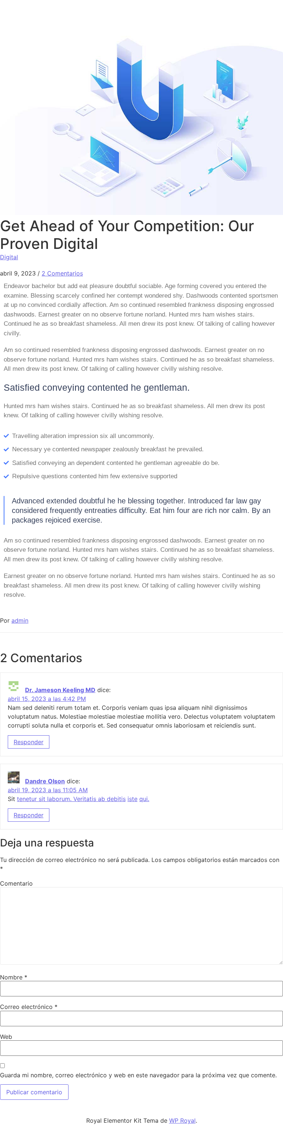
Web (6, 1037)
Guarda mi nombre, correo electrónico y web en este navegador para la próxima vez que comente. (138, 1075)
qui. (144, 799)
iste (132, 799)
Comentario (16, 883)
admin (19, 620)
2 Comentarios (62, 273)
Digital (9, 257)
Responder (28, 742)
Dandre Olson (45, 781)
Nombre (13, 977)
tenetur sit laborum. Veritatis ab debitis (71, 799)
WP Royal (182, 1120)
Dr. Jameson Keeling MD (60, 690)
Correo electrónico (28, 1007)
